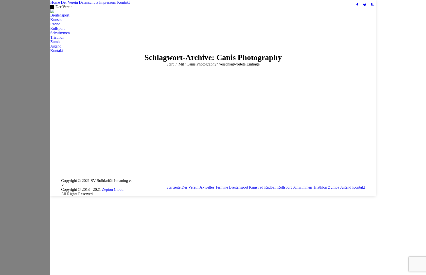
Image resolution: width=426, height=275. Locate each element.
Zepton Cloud (113, 189)
